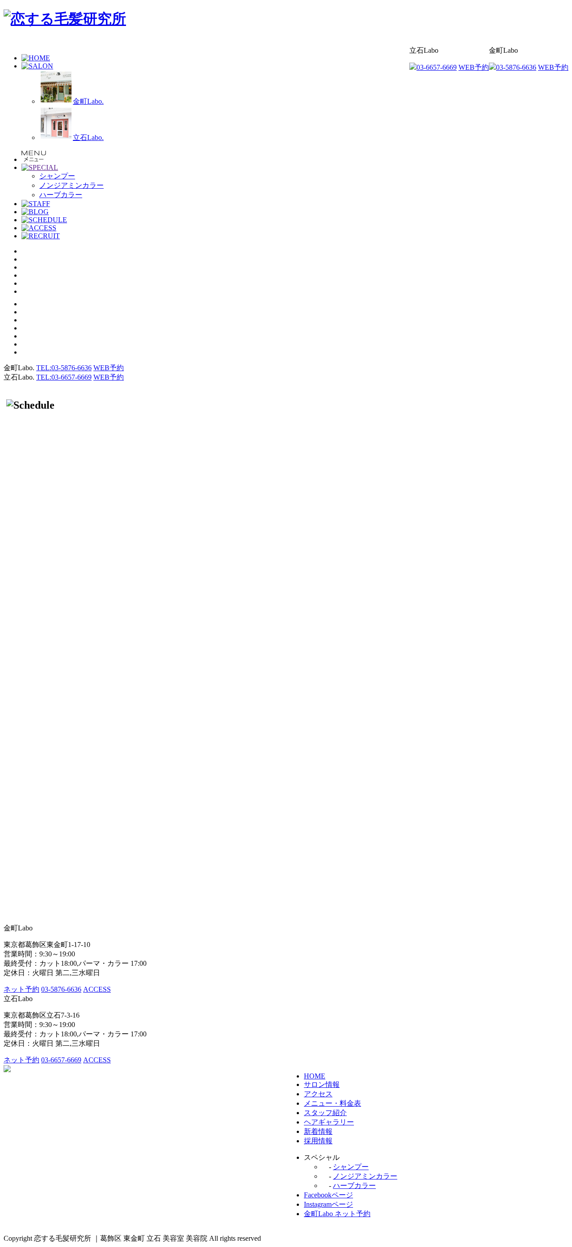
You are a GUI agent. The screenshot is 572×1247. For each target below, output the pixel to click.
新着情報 (318, 1131)
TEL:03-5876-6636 (64, 368)
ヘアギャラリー (329, 1122)
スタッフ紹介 (325, 1112)
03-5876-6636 (516, 67)
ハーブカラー (354, 1185)
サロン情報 (322, 1084)
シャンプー (351, 1167)
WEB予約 (553, 67)
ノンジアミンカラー (365, 1176)
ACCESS (97, 989)
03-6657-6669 (436, 67)
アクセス (318, 1094)
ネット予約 (21, 989)
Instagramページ (328, 1204)
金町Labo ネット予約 (337, 1213)
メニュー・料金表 (332, 1103)
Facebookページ (328, 1195)
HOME (314, 1076)
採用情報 (318, 1141)
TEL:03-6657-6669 (64, 377)
